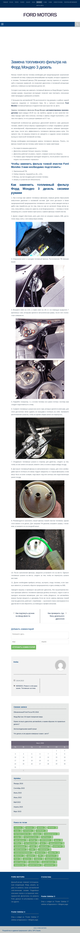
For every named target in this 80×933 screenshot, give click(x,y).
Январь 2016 (18, 783)
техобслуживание (21, 846)
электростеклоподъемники (24, 852)
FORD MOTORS (40, 15)
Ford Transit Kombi (31, 843)
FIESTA (16, 2)
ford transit (52, 827)
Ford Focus (19, 827)
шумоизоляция (50, 865)
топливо (34, 846)
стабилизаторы (44, 849)
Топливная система (28, 688)
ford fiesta (42, 827)
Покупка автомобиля (70, 2)
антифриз (38, 834)
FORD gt (18, 843)
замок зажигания (21, 840)
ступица (18, 837)
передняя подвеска (53, 859)
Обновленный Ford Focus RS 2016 (26, 712)
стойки (33, 849)
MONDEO (39, 2)
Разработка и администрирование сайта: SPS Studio (21, 930)
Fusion (18, 859)
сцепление (28, 859)
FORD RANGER (46, 840)
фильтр (58, 840)
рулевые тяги (58, 846)
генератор (39, 859)
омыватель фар (21, 865)
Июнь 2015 (18, 797)
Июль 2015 (18, 793)
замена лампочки (21, 849)
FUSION (22, 2)
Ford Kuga (34, 840)
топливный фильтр (52, 834)
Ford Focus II (47, 837)
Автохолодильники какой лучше (25, 729)
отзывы (18, 830)
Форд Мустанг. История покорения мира (28, 717)
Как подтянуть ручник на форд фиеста (25, 614)
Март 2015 (17, 811)
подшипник (31, 855)
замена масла (41, 852)
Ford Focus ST (52, 855)
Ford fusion (30, 827)
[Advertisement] (40, 45)
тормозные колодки (56, 843)
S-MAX (50, 2)
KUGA (33, 2)
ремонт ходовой (21, 862)
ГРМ (41, 855)
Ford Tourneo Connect (32, 837)
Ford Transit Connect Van (23, 834)
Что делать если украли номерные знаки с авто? (31, 733)
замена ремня (45, 846)
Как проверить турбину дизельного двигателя (56, 616)
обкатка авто (20, 855)
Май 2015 (17, 802)
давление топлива (36, 865)
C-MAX (45, 2)
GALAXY (28, 2)
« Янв (23, 770)
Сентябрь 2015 (19, 788)
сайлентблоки (34, 862)
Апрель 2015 (18, 807)
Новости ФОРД (58, 2)
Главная (5, 2)
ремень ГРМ (54, 852)
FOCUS (11, 2)
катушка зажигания (49, 862)
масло (44, 843)
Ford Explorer (29, 830)
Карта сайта (40, 5)
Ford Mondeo (42, 830)
